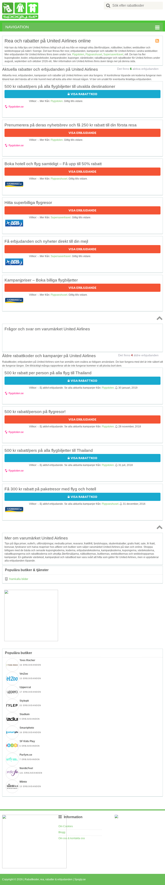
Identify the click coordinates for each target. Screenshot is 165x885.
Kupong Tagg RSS (157, 41)
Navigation (17, 27)
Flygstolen (78, 54)
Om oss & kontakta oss (71, 838)
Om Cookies (65, 826)
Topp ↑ (158, 317)
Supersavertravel (113, 54)
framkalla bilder (18, 579)
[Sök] (108, 5)
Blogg (61, 832)
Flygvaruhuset (94, 54)
